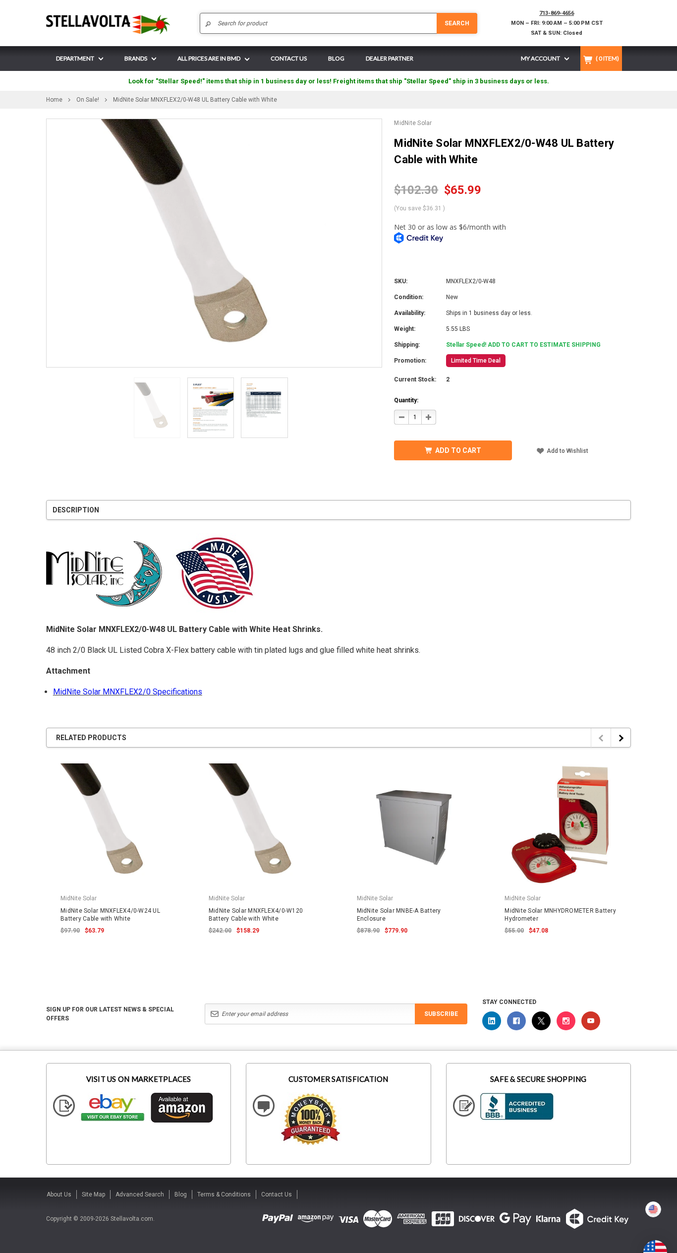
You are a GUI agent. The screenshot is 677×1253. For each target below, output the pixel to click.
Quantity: (406, 400)
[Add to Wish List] (175, 761)
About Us (59, 1194)
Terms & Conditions (224, 1194)
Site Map (93, 1194)
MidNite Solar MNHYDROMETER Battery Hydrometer (560, 914)
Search (457, 23)
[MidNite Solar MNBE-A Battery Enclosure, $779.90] (413, 824)
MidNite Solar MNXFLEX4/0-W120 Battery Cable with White (256, 914)
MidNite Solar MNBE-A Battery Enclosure (399, 914)
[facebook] (516, 1020)
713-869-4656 (556, 13)
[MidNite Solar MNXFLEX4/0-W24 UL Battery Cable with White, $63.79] (116, 824)
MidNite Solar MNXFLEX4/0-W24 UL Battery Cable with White (110, 914)
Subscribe (441, 1013)
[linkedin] (491, 1020)
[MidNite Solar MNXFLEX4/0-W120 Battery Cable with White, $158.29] (265, 824)
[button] (676, 1249)
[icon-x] (541, 1020)
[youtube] (590, 1020)
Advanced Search (139, 1194)
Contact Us (276, 1194)
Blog (180, 1194)
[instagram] (566, 1020)
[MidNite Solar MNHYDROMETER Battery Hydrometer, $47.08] (561, 824)
